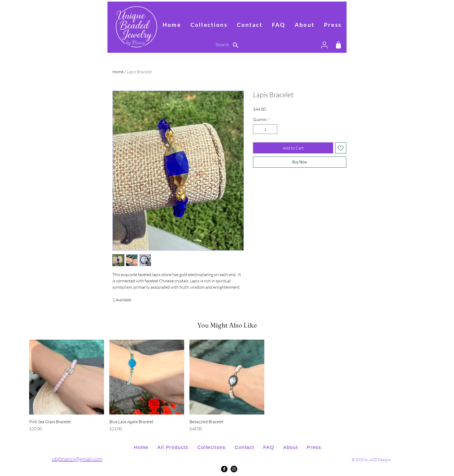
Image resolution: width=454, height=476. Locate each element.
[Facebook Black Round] (224, 469)
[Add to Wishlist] (340, 156)
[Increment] (273, 137)
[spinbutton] (265, 137)
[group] (227, 385)
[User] (324, 45)
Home (117, 71)
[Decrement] (257, 137)
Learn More (331, 117)
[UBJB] (234, 469)
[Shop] (338, 45)
